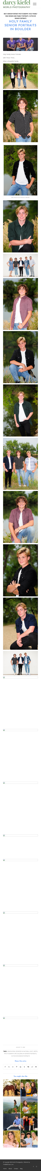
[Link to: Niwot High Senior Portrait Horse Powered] (11, 1087)
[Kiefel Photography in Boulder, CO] (17, 4)
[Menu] (33, 4)
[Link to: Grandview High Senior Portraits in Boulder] (29, 1087)
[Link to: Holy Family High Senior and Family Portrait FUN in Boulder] (29, 1104)
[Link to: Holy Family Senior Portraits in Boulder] (11, 1104)
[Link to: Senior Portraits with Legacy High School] (29, 1121)
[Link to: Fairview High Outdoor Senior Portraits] (29, 1139)
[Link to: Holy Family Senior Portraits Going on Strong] (11, 1121)
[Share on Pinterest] (17, 1066)
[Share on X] (9, 1066)
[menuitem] (33, 4)
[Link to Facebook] (33, 1166)
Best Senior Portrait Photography (16, 14)
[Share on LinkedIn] (20, 1066)
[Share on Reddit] (32, 1066)
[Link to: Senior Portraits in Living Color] (11, 1139)
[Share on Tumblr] (24, 1066)
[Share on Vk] (28, 1066)
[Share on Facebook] (5, 1066)
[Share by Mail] (36, 1066)
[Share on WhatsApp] (13, 1066)
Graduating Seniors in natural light (20, 1051)
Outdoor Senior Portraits (20, 1056)
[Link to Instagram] (36, 1166)
